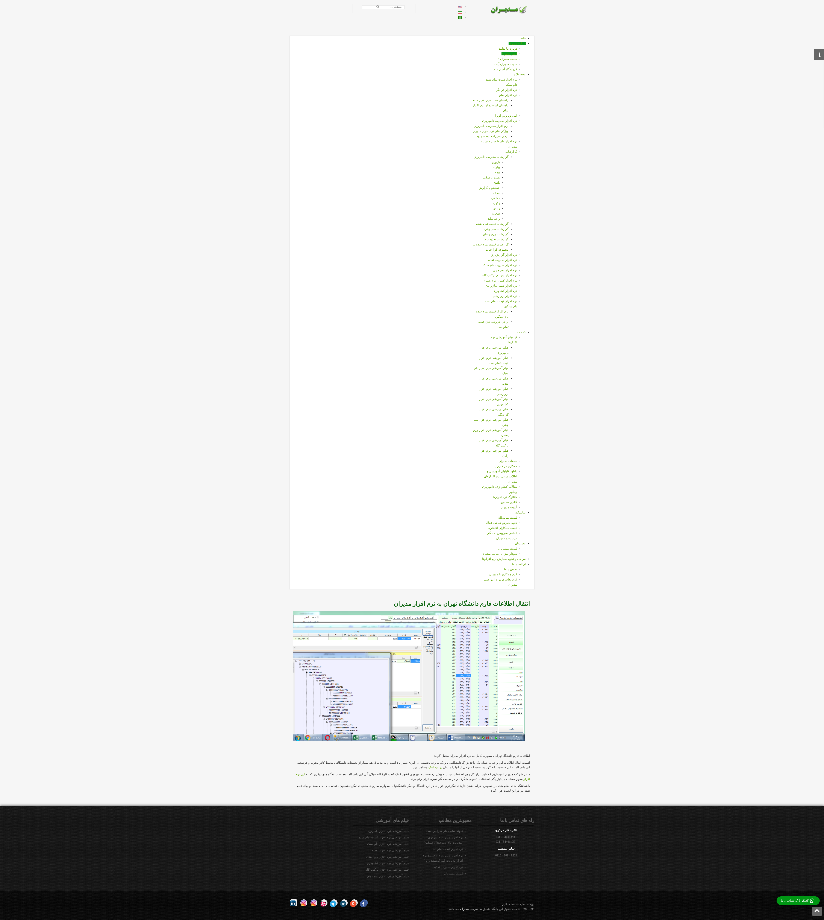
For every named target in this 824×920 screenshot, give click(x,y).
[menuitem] (523, 38)
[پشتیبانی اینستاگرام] (303, 902)
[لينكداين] (293, 902)
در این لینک (435, 767)
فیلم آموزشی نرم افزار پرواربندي (387, 856)
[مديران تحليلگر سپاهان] (511, 9)
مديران (464, 909)
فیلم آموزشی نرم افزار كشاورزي (388, 863)
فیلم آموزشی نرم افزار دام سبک (388, 843)
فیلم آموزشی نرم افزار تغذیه (390, 850)
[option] (460, 6)
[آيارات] (324, 902)
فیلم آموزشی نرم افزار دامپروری (388, 831)
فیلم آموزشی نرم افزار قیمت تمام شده (384, 837)
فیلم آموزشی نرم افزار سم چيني (388, 876)
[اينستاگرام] (314, 902)
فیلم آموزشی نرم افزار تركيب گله (387, 869)
